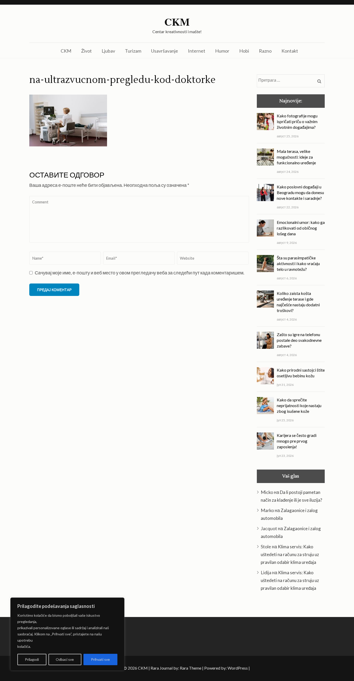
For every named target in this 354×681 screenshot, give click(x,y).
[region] (67, 634)
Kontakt (289, 51)
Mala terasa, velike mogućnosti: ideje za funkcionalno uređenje (296, 157)
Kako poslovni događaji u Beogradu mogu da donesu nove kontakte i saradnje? (300, 192)
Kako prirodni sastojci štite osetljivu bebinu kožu (301, 372)
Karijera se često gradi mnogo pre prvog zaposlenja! (296, 441)
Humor (222, 51)
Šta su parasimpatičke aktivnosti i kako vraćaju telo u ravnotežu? (298, 263)
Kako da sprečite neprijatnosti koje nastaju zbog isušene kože (299, 405)
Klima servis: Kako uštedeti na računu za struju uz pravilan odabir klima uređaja (290, 554)
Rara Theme (190, 667)
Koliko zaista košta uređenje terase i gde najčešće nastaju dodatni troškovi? (298, 302)
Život (86, 51)
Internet (196, 51)
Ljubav (108, 51)
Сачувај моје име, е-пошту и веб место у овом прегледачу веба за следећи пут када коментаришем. (139, 272)
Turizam (133, 51)
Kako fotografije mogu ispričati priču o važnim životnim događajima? (297, 121)
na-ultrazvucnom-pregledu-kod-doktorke (122, 80)
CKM (177, 21)
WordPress (238, 667)
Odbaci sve (65, 659)
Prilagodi (32, 659)
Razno (265, 51)
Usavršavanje (164, 51)
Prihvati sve (100, 659)
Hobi (244, 51)
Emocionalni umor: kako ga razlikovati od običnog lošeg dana (301, 228)
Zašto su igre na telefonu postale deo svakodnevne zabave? (299, 340)
